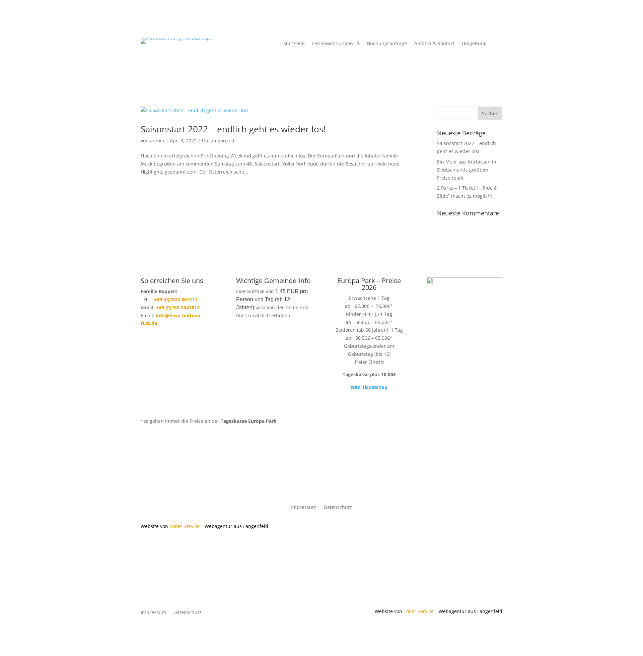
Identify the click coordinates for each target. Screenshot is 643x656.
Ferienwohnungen (332, 44)
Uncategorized (218, 140)
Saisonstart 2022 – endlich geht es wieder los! (233, 129)
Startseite (294, 44)
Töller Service (184, 526)
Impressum (303, 507)
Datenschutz (338, 507)
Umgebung (474, 44)
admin (157, 140)
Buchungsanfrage (387, 44)
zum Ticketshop (369, 387)
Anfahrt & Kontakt (434, 44)
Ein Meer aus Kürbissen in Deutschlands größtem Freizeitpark (466, 169)
